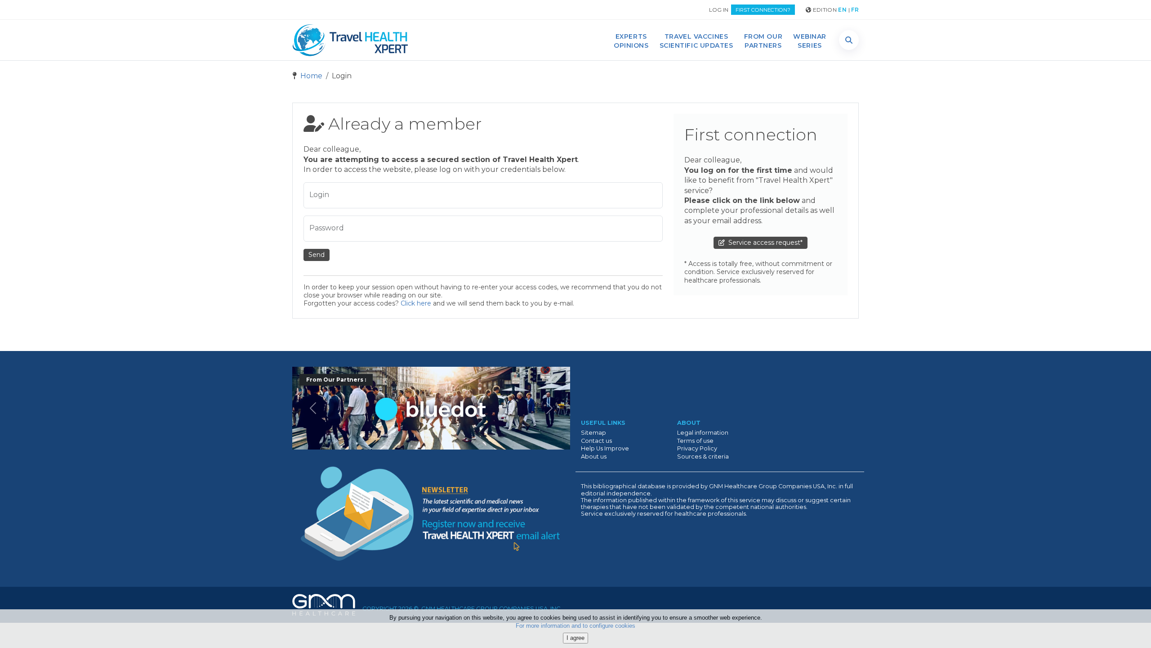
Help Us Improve (605, 448)
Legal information (702, 432)
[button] (849, 40)
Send (316, 255)
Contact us (596, 440)
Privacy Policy (697, 448)
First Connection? (763, 10)
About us (594, 456)
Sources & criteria (703, 456)
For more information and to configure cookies (575, 626)
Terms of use (695, 440)
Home (310, 76)
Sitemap (593, 432)
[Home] (350, 40)
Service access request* (764, 242)
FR (855, 9)
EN (842, 9)
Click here (416, 303)
